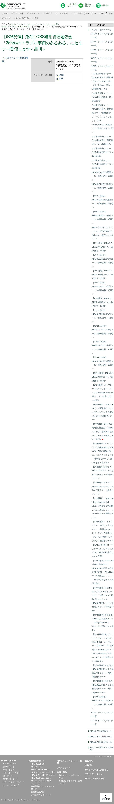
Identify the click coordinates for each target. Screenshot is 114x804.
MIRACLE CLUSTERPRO (41, 781)
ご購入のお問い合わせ (89, 5)
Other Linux (36, 783)
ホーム (5, 13)
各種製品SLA (36, 792)
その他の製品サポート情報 (26, 18)
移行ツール (8, 776)
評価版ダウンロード (39, 795)
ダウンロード (17, 13)
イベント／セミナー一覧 (47, 24)
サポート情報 (61, 13)
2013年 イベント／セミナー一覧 (15, 26)
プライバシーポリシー (94, 774)
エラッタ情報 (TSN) (80, 13)
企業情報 (105, 5)
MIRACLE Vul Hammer (40, 769)
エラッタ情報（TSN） (12, 782)
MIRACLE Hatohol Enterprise (43, 775)
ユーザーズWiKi (9, 785)
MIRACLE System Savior (41, 778)
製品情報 (89, 761)
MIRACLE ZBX (37, 767)
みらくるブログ (64, 768)
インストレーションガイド (39, 13)
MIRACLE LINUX (37, 764)
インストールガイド (11, 773)
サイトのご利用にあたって (96, 770)
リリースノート (9, 763)
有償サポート (9, 779)
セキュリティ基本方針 (94, 778)
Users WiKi (99, 13)
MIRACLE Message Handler (42, 772)
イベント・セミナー (26, 24)
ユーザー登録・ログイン (72, 5)
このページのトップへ (102, 757)
